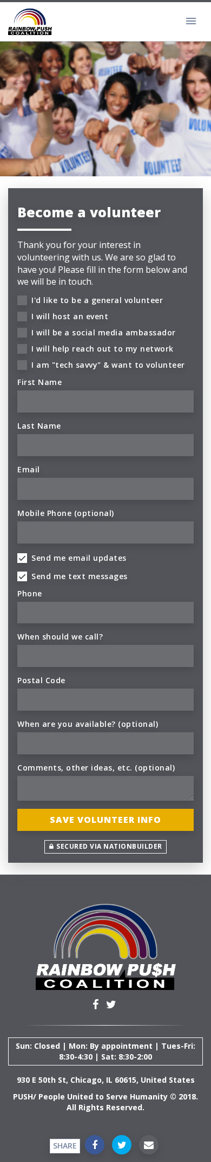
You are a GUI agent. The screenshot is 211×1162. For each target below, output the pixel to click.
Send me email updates (79, 558)
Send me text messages (79, 576)
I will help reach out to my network (102, 348)
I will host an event (69, 316)
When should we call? (60, 636)
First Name (39, 382)
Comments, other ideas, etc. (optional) (96, 767)
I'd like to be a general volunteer (97, 300)
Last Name (39, 426)
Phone (29, 593)
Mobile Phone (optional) (65, 513)
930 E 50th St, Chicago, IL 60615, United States (106, 1080)
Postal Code (41, 680)
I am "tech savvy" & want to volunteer (108, 365)
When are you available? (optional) (87, 724)
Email (28, 469)
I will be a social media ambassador (103, 332)
